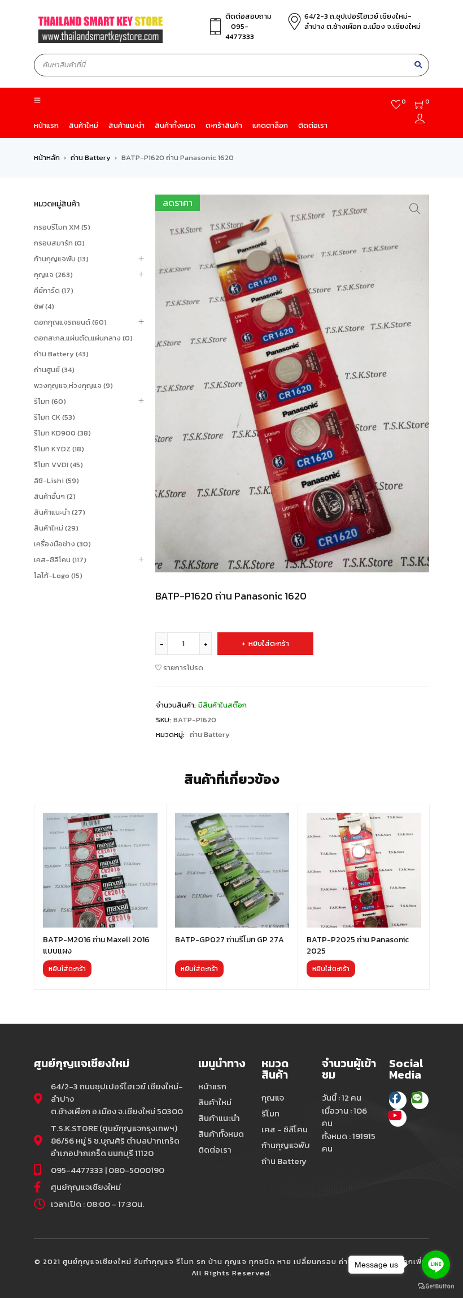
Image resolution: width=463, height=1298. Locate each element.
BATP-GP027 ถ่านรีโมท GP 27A (229, 940)
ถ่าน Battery (91, 157)
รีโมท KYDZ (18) (59, 448)
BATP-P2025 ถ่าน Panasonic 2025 (358, 945)
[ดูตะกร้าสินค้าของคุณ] (420, 106)
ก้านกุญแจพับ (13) (61, 258)
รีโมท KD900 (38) (62, 433)
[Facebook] (398, 1100)
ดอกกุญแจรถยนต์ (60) (70, 322)
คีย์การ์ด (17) (53, 290)
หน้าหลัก (47, 157)
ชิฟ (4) (44, 306)
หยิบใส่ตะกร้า (268, 643)
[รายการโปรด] (396, 106)
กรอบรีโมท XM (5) (62, 227)
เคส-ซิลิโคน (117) (60, 559)
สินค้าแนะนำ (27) (59, 512)
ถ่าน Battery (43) (61, 353)
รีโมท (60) (50, 401)
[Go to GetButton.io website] (436, 1286)
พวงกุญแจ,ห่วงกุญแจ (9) (73, 385)
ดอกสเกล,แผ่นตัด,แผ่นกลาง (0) (83, 338)
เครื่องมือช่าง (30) (62, 543)
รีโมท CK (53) (54, 417)
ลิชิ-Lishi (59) (56, 480)
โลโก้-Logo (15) (58, 575)
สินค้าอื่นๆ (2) (55, 496)
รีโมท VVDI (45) (58, 464)
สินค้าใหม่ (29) (56, 528)
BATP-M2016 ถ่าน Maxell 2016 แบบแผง (96, 945)
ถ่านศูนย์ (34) (54, 369)
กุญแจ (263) (53, 274)
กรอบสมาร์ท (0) (59, 243)
